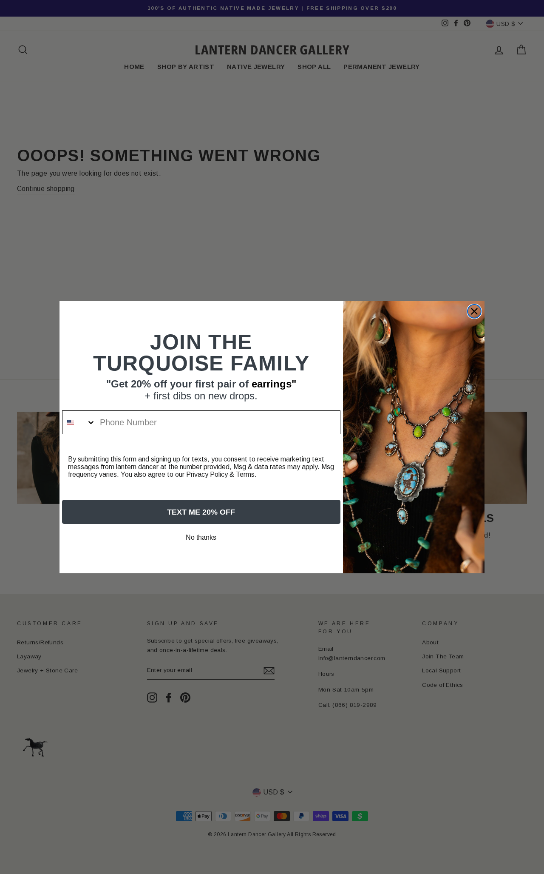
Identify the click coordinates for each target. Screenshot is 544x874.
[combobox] (79, 422)
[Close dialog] (474, 311)
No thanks (201, 537)
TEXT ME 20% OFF (201, 512)
